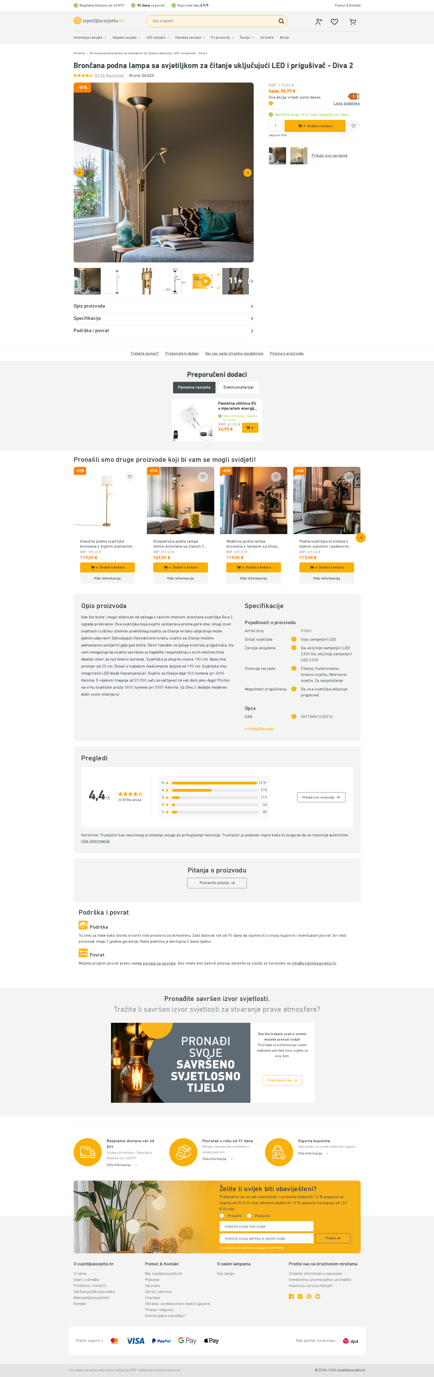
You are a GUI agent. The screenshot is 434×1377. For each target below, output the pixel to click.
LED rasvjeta (156, 38)
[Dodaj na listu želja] (354, 126)
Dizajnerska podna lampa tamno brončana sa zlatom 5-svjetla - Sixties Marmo (179, 544)
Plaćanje (152, 1280)
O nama (80, 1274)
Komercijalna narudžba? (165, 1316)
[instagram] (300, 1296)
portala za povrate (159, 964)
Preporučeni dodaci (182, 354)
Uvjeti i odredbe (86, 1280)
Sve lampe (226, 1274)
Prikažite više (261, 729)
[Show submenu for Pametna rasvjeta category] (204, 37)
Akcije (284, 38)
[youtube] (317, 1296)
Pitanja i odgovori (159, 1310)
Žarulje (245, 38)
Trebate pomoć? (144, 354)
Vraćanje (152, 1298)
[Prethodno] (80, 173)
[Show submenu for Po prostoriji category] (232, 37)
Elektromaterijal (239, 388)
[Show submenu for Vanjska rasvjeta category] (139, 37)
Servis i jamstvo (158, 1292)
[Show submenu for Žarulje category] (253, 37)
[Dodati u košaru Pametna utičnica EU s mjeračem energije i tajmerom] (250, 428)
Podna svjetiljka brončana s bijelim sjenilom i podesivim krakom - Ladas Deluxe (324, 544)
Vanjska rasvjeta (125, 38)
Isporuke (152, 1286)
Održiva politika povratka (94, 1292)
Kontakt (80, 1304)
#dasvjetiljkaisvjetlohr (92, 1298)
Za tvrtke (267, 38)
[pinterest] (308, 1296)
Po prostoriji (220, 38)
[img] (164, 172)
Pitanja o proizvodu (287, 354)
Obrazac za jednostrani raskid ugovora (177, 1304)
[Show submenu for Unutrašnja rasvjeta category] (105, 37)
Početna (79, 53)
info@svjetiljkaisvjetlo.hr (314, 964)
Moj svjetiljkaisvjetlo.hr (164, 1274)
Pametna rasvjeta (188, 38)
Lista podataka (347, 104)
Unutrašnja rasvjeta (88, 38)
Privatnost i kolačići (90, 1286)
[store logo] (99, 21)
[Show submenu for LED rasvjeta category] (168, 37)
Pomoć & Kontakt (348, 6)
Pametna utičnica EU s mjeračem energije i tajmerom (237, 406)
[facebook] (291, 1296)
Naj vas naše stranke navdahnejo (234, 354)
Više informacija (95, 841)
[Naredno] (247, 173)
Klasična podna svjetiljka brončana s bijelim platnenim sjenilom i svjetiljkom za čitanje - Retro (106, 544)
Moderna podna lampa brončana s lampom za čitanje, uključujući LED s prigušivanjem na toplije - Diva (253, 544)
